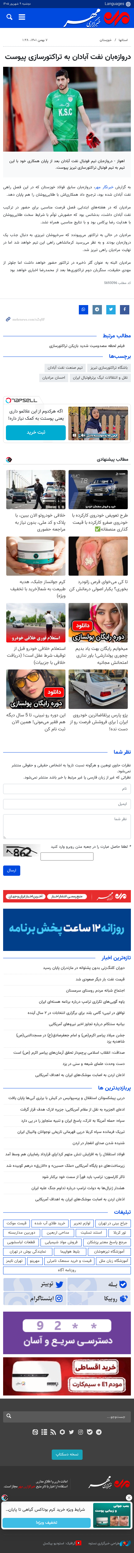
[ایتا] (35, 1432)
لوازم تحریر (82, 1223)
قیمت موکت (16, 1223)
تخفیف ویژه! (47, 1522)
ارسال (11, 870)
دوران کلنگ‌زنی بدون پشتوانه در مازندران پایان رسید (84, 968)
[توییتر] (71, 1432)
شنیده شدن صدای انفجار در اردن (99, 1143)
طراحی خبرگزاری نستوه (104, 1543)
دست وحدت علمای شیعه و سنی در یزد (94, 1064)
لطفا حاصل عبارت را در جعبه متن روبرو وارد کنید (91, 847)
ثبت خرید (36, 432)
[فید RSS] (53, 1432)
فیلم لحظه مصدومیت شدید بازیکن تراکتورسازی (87, 346)
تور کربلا (119, 1233)
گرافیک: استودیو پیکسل (59, 1543)
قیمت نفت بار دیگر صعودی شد (100, 979)
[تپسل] (8, 400)
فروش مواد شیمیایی (61, 1242)
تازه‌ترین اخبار (116, 958)
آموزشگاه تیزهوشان (109, 1252)
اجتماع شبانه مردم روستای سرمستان (95, 991)
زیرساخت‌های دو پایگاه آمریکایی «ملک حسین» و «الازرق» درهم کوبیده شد (65, 1166)
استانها (123, 40)
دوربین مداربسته (21, 1233)
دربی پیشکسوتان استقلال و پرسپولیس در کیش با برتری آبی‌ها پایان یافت (66, 1098)
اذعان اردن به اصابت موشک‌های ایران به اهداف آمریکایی (80, 1075)
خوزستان (106, 40)
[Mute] (83, 435)
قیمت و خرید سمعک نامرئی (69, 1261)
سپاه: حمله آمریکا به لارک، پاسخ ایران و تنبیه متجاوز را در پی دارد (73, 1121)
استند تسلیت (91, 1233)
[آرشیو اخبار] (44, 1432)
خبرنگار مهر (104, 187)
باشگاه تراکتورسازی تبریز (109, 368)
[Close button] (129, 1498)
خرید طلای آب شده (50, 1223)
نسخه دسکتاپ (67, 1454)
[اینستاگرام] (80, 1432)
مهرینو (35, 1261)
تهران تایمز (14, 1261)
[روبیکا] (62, 1432)
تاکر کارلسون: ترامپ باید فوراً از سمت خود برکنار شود (83, 1177)
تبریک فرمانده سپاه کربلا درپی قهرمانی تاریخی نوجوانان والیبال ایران (71, 1132)
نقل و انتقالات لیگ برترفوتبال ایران (100, 378)
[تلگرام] (99, 1432)
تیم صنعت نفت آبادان (65, 368)
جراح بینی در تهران (112, 1223)
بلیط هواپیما (70, 1252)
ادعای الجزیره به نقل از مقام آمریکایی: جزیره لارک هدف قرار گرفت (72, 1110)
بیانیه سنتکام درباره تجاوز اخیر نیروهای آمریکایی (87, 1024)
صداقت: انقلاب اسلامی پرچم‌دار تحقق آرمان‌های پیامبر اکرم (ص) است (69, 1053)
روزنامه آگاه (67, 1270)
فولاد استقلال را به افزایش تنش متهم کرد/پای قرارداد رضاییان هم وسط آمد (65, 1154)
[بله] (89, 1432)
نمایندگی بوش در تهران (28, 1252)
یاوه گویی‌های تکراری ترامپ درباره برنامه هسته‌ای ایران (82, 1002)
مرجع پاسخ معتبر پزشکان (107, 1242)
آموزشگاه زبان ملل (113, 1261)
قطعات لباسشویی (21, 1242)
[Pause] (74, 435)
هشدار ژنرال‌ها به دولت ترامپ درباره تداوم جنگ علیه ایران (78, 1188)
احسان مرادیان (53, 378)
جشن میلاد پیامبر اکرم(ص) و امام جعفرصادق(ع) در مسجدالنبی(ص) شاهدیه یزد (70, 1038)
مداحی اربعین (58, 1233)
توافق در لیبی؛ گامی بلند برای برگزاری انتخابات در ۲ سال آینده (76, 1013)
